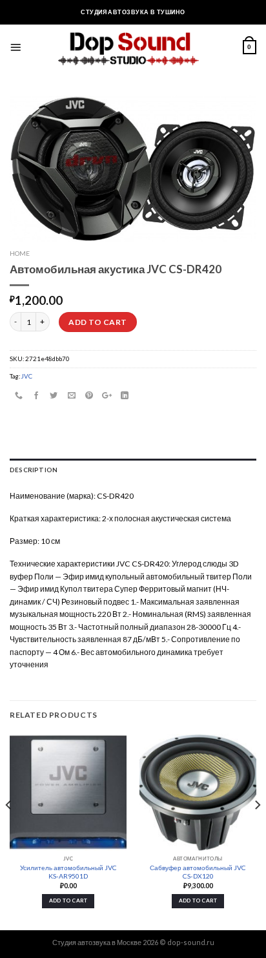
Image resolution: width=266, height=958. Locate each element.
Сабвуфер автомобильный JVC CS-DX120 (198, 872)
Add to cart (97, 322)
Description (33, 470)
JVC (26, 376)
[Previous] (9, 831)
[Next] (257, 831)
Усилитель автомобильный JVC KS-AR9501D (68, 872)
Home (20, 253)
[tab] (133, 470)
